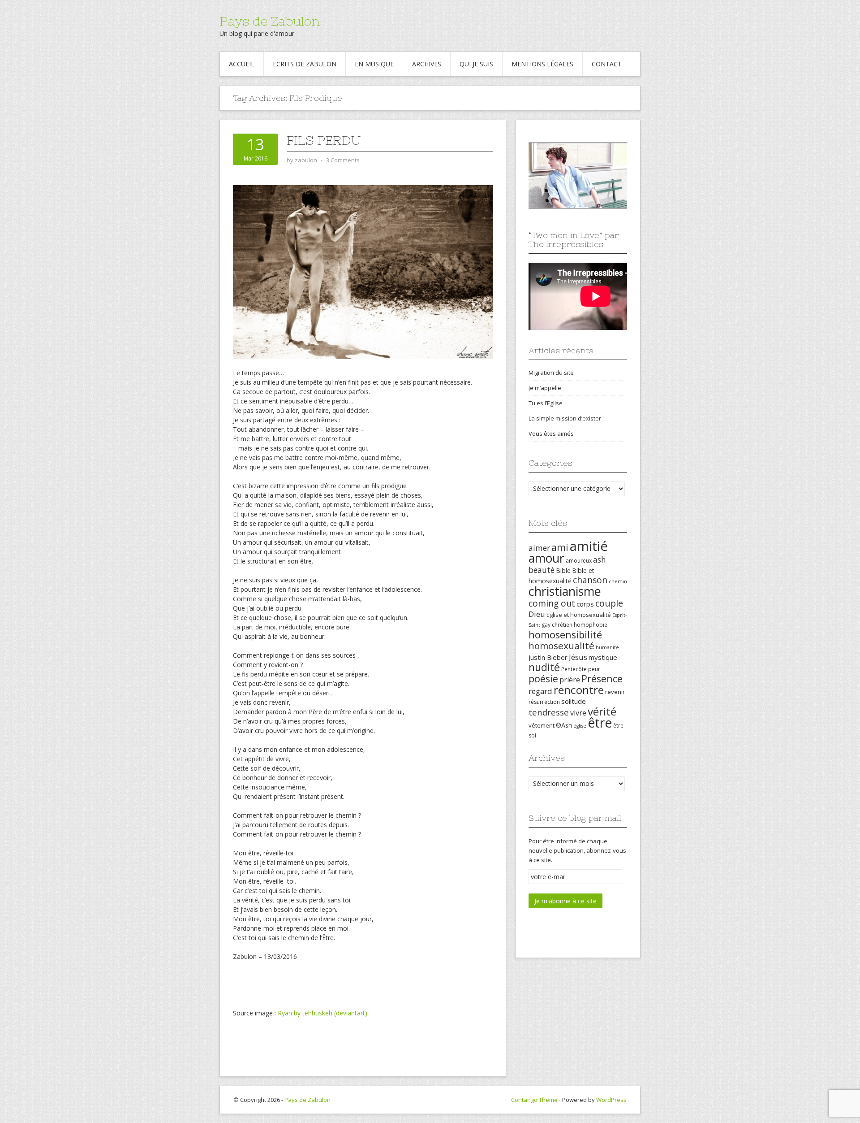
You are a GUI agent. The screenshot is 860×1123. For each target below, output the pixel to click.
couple (609, 603)
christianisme (565, 591)
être (600, 722)
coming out (552, 603)
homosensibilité (565, 634)
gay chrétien (557, 625)
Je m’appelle (545, 388)
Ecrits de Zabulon (304, 64)
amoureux (579, 560)
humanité (607, 647)
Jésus (578, 657)
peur (594, 669)
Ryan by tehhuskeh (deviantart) (322, 1013)
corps (585, 603)
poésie (543, 678)
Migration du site (551, 373)
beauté (542, 569)
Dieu (537, 614)
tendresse (549, 712)
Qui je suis (476, 64)
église (579, 726)
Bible (563, 570)
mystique (603, 657)
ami (559, 547)
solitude (573, 701)
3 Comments (343, 160)
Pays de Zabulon (269, 21)
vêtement (542, 725)
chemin (618, 581)
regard (540, 691)
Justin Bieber (548, 657)
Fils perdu (324, 140)
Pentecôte (574, 669)
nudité (544, 667)
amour (546, 558)
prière (569, 680)
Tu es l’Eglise (546, 403)
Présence (602, 678)
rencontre (579, 689)
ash (599, 559)
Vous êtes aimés (551, 433)
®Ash (564, 725)
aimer (539, 547)
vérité (602, 711)
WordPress (611, 1100)
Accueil (241, 64)
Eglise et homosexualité (578, 615)
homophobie (590, 625)
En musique (374, 64)
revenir (615, 692)
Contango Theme (534, 1100)
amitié (589, 546)
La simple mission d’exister (565, 418)
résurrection (544, 702)
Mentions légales (542, 64)
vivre (578, 713)
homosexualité (561, 645)
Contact (607, 64)
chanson (590, 580)
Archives (426, 64)
